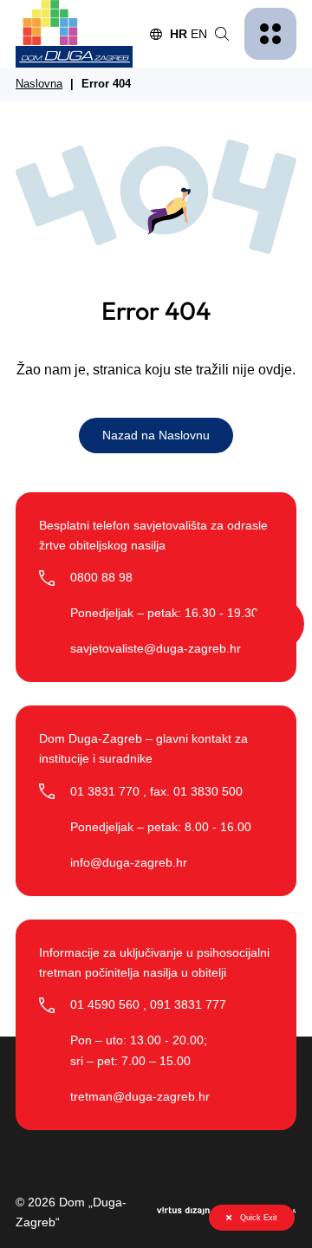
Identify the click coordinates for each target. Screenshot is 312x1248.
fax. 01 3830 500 (196, 791)
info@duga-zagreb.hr (128, 862)
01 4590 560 (105, 1004)
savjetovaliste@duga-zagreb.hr (155, 648)
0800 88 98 (101, 577)
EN (199, 34)
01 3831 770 (105, 791)
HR (178, 34)
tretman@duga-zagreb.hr (140, 1096)
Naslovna (39, 84)
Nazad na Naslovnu (156, 435)
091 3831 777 (188, 1004)
